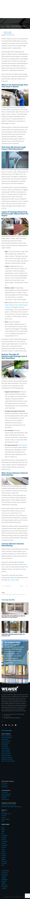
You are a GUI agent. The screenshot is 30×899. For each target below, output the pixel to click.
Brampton (4, 837)
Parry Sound (4, 872)
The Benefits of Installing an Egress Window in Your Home (15, 610)
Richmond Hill (5, 874)
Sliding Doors (5, 786)
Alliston (3, 829)
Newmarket (4, 861)
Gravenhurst (4, 845)
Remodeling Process (6, 813)
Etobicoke (4, 888)
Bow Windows (5, 746)
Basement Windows (6, 755)
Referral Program (6, 819)
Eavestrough (4, 792)
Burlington (4, 881)
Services (3, 812)
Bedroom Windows (6, 752)
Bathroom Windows (6, 753)
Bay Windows (5, 744)
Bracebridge (4, 835)
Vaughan (4, 877)
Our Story (4, 815)
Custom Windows (6, 750)
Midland (3, 859)
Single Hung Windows (7, 735)
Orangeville (4, 863)
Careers (3, 817)
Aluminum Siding (5, 795)
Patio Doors (4, 785)
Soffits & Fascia (5, 799)
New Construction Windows (8, 761)
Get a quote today (13, 580)
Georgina (4, 843)
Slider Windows (5, 739)
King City (4, 853)
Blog (3, 821)
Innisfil (3, 849)
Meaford (4, 857)
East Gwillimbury (5, 870)
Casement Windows (6, 741)
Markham (4, 855)
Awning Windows (6, 743)
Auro (3, 833)
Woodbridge (4, 879)
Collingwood (4, 841)
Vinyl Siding (4, 797)
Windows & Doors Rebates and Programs (11, 806)
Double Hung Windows (7, 737)
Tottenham (4, 876)
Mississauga (4, 885)
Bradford (4, 839)
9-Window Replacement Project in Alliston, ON (15, 629)
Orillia (3, 865)
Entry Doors (4, 783)
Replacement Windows (7, 759)
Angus (3, 831)
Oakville (3, 883)
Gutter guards (22, 445)
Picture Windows (5, 748)
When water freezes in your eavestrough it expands (16, 305)
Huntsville (4, 847)
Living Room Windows (7, 757)
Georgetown (4, 886)
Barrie (3, 827)
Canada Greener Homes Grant (9, 805)
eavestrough (7, 107)
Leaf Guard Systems (6, 794)
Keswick (3, 851)
